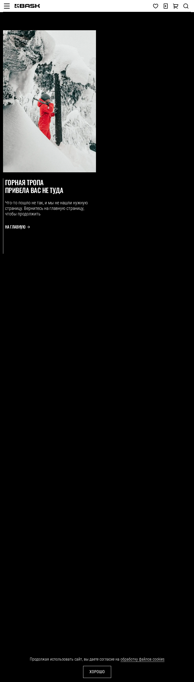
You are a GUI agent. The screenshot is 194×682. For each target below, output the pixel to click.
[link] (27, 6)
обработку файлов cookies (142, 659)
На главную (15, 226)
